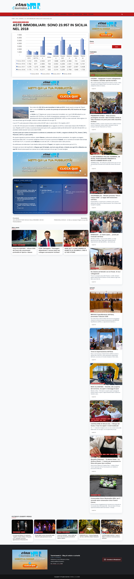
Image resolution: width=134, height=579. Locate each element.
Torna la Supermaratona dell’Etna (102, 351)
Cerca (92, 41)
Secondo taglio (98, 383)
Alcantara (15, 22)
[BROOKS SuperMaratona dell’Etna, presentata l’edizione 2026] (106, 302)
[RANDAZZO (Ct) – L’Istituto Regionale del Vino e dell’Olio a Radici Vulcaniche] (89, 527)
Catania (19, 22)
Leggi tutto (94, 89)
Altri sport (98, 418)
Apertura (97, 112)
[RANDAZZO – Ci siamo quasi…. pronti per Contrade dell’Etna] (106, 222)
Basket (109, 418)
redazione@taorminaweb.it (57, 561)
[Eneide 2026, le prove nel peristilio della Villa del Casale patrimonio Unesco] (44, 527)
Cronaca (26, 14)
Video (104, 420)
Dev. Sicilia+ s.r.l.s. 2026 (57, 563)
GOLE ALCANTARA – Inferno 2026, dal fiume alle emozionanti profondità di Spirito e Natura (24, 250)
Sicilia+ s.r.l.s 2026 (75, 577)
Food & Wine (78, 14)
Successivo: (71, 219)
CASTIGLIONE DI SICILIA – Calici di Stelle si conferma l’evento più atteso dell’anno (111, 537)
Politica (20, 14)
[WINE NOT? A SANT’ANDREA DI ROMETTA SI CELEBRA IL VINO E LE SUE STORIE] (76, 238)
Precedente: (28, 220)
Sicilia (39, 14)
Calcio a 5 (116, 418)
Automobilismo (104, 418)
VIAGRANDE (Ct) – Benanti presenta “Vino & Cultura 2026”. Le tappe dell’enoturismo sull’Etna (105, 197)
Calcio (112, 418)
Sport (57, 14)
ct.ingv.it (48, 212)
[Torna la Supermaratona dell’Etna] (106, 339)
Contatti (91, 14)
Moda (85, 14)
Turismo (33, 14)
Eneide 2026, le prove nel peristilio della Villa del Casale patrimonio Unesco (26, 198)
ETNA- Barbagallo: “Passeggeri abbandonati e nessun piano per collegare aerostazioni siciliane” (49, 250)
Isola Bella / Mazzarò (47, 190)
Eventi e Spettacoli (48, 14)
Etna (67, 190)
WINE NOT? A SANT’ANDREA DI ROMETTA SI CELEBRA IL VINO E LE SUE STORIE (76, 250)
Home (14, 14)
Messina (23, 22)
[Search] (122, 14)
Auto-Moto (63, 14)
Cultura (70, 14)
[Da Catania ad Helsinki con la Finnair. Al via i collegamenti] (106, 259)
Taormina (93, 153)
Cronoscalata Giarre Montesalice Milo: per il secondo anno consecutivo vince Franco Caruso (105, 500)
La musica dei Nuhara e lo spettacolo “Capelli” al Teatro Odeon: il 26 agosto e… (26, 205)
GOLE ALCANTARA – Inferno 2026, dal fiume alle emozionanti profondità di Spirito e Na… (26, 191)
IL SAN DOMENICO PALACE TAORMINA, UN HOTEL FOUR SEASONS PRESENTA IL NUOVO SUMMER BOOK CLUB (105, 158)
